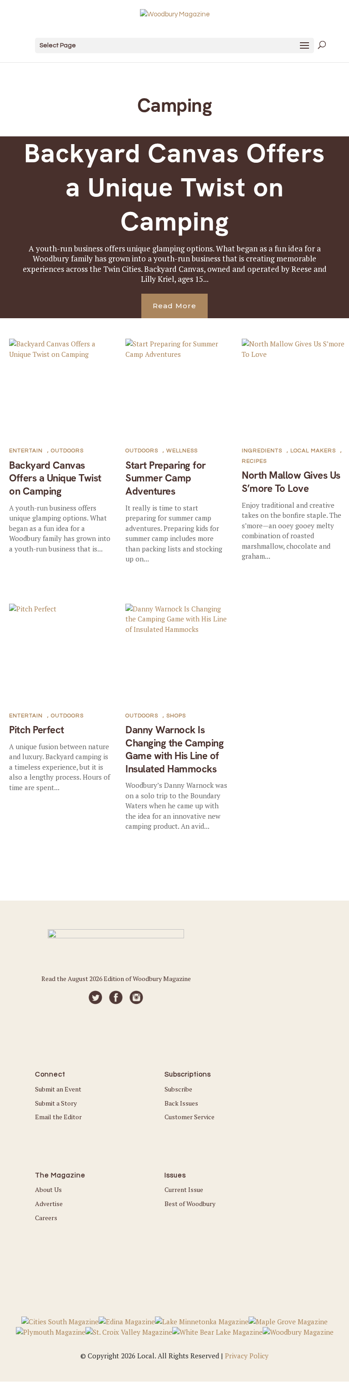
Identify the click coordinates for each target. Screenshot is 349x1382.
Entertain (26, 451)
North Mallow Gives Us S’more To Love (291, 482)
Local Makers (313, 451)
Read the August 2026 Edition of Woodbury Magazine (116, 978)
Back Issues (181, 1103)
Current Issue (184, 1189)
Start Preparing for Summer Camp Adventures (165, 478)
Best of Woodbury (190, 1203)
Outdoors (67, 451)
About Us (48, 1189)
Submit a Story (56, 1103)
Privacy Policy (247, 1355)
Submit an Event (58, 1089)
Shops (176, 716)
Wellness (182, 451)
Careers (46, 1217)
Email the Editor (58, 1116)
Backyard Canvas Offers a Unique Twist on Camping (174, 187)
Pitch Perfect (36, 729)
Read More (174, 305)
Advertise (49, 1203)
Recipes (254, 461)
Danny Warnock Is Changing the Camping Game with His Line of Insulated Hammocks (174, 749)
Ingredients (262, 451)
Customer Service (189, 1116)
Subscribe (178, 1089)
